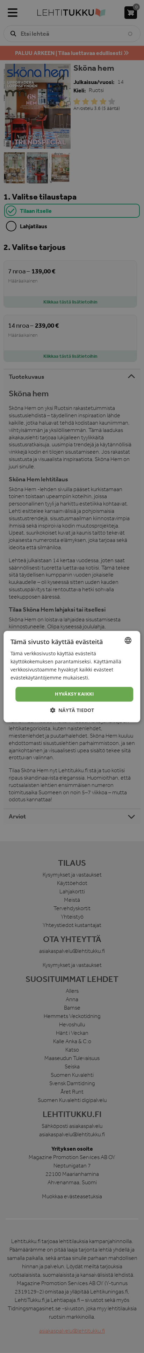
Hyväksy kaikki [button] (74, 694)
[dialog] (72, 676)
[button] (72, 710)
